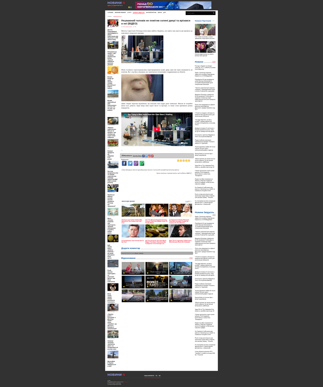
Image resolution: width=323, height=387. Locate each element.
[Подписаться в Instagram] (149, 155)
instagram (141, 253)
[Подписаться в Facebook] (143, 155)
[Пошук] (214, 13)
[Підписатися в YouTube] (152, 155)
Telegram (136, 253)
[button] (161, 37)
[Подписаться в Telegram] (146, 155)
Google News (137, 156)
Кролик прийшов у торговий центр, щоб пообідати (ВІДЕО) (174, 173)
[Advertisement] (157, 186)
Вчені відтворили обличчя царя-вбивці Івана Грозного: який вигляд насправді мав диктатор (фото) (151, 170)
